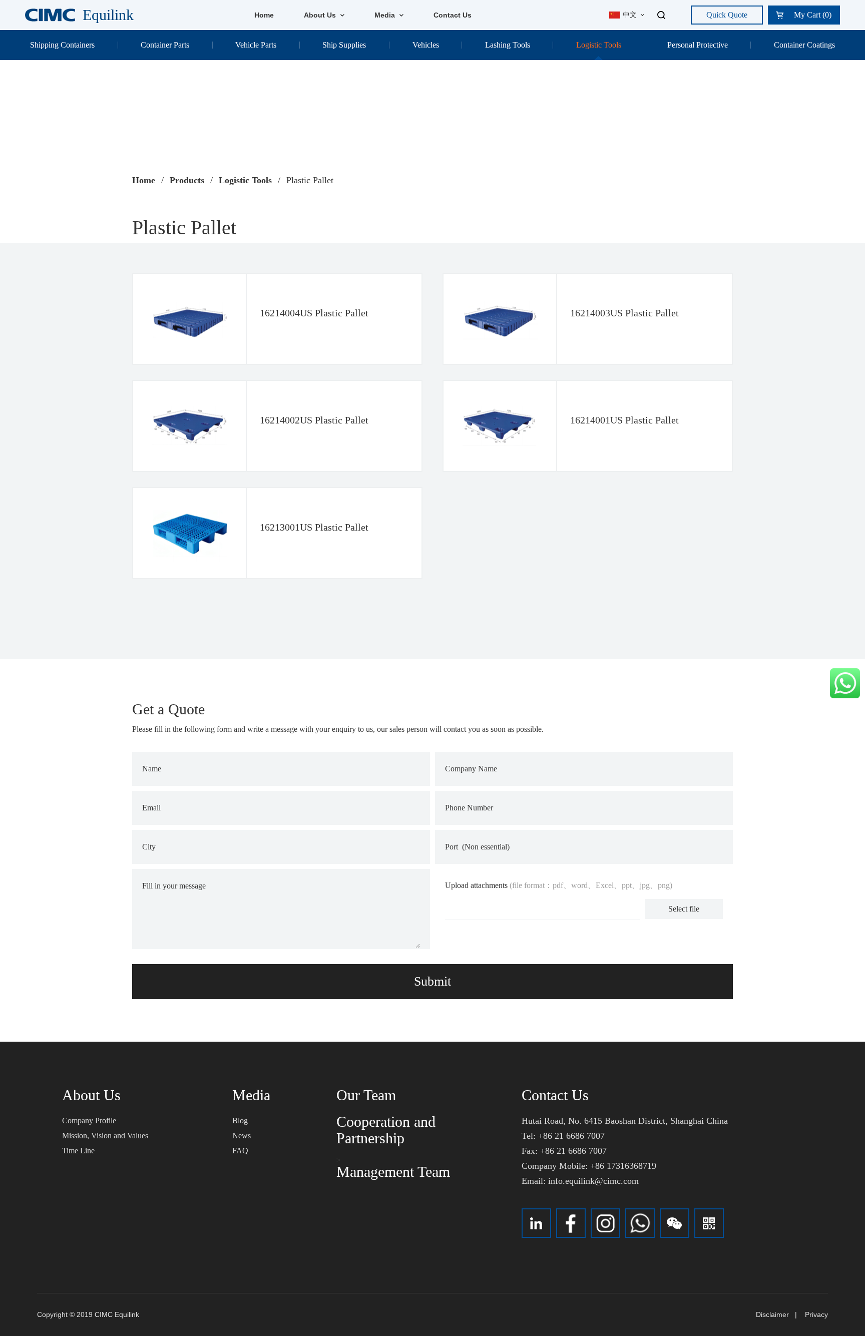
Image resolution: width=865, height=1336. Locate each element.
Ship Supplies (344, 45)
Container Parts (165, 45)
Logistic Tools (598, 45)
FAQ (240, 1150)
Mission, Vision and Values (105, 1135)
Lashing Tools (507, 45)
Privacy (816, 1314)
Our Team (366, 1095)
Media (385, 15)
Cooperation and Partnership (386, 1129)
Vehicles (425, 45)
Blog (240, 1120)
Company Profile (89, 1120)
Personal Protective (697, 45)
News (241, 1135)
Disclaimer (772, 1314)
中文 (630, 15)
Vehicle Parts (255, 45)
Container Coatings (804, 45)
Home (264, 15)
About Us (321, 15)
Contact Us (453, 15)
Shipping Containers (62, 45)
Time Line (78, 1150)
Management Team (393, 1171)
